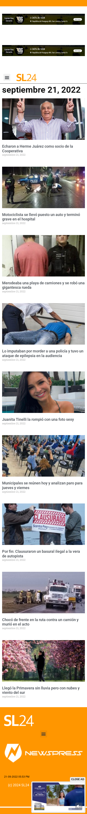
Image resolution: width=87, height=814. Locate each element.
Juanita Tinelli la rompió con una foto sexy (38, 419)
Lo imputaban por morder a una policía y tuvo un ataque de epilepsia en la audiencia (42, 353)
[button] (6, 77)
